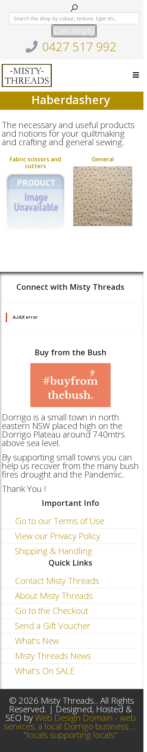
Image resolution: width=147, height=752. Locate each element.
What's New (36, 640)
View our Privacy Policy (56, 536)
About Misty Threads (53, 595)
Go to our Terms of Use (58, 521)
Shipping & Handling (52, 551)
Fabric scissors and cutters (35, 162)
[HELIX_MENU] (136, 75)
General (103, 159)
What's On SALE (44, 671)
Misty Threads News (52, 655)
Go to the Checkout (50, 610)
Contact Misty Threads (56, 580)
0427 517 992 (79, 46)
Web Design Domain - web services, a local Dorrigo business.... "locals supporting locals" (70, 726)
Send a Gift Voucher (51, 625)
